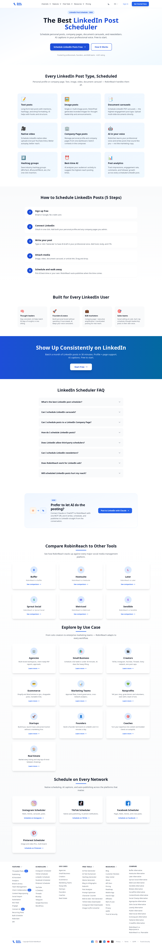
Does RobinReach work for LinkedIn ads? (61, 463)
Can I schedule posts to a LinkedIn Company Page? (66, 422)
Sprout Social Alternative (138, 880)
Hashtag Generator (89, 877)
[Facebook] (92, 942)
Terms (108, 905)
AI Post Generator (88, 871)
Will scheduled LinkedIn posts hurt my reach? (63, 473)
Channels (45, 4)
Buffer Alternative (135, 870)
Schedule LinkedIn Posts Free (68, 47)
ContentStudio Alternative (138, 895)
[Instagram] (96, 942)
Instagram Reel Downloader (92, 905)
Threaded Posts (19, 871)
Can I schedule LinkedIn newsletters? (59, 452)
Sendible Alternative (136, 886)
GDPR (108, 911)
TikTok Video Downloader (91, 902)
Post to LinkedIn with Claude (113, 510)
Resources (78, 4)
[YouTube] (108, 942)
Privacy (108, 908)
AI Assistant (16, 877)
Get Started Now (140, 4)
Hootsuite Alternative (137, 873)
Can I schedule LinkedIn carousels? (58, 412)
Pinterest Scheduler (43, 883)
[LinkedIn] (104, 942)
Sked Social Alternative (137, 914)
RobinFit (85, 886)
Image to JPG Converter (91, 908)
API (13, 922)
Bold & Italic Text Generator (92, 899)
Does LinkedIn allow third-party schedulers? (63, 442)
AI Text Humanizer (89, 874)
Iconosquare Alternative (138, 917)
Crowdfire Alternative (137, 923)
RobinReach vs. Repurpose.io (134, 928)
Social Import (17, 896)
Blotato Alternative (136, 889)
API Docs (109, 883)
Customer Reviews (112, 874)
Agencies (62, 870)
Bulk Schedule (17, 915)
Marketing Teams (65, 883)
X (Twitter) (39, 890)
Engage (15, 906)
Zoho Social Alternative (137, 904)
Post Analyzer (87, 889)
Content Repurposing (20, 893)
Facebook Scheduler (43, 880)
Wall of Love (110, 902)
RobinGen (16, 919)
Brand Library (17, 884)
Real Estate (63, 898)
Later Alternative (135, 876)
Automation (16, 900)
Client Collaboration (21, 890)
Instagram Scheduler (43, 871)
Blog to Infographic (89, 883)
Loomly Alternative (136, 907)
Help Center (110, 877)
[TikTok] (112, 942)
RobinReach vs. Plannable (138, 932)
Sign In (125, 4)
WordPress (40, 906)
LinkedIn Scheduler (43, 877)
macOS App (110, 896)
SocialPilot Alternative (137, 892)
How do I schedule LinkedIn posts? (58, 432)
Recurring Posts (18, 912)
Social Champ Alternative (138, 898)
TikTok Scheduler (42, 874)
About (108, 880)
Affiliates (109, 899)
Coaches (62, 895)
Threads (39, 893)
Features (55, 4)
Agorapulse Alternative (137, 901)
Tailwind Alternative (136, 920)
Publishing (16, 874)
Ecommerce (63, 880)
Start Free (79, 367)
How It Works (101, 47)
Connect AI (18, 909)
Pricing (88, 4)
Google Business (42, 903)
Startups (62, 889)
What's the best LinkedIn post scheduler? (61, 402)
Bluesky (38, 897)
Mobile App (110, 892)
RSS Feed (15, 903)
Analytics (15, 880)
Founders (62, 892)
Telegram (39, 900)
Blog (107, 871)
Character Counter (89, 896)
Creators (62, 876)
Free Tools (66, 4)
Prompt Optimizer (89, 892)
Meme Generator (88, 880)
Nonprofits (63, 886)
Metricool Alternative (136, 883)
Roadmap (109, 889)
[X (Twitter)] (100, 942)
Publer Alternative (135, 911)
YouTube (39, 887)
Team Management (19, 887)
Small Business (64, 873)
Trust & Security (111, 914)
